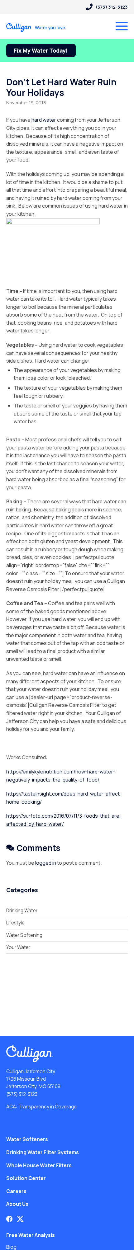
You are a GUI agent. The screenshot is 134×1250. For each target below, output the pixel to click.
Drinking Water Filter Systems (42, 1152)
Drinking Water (21, 910)
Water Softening (24, 935)
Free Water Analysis (30, 1235)
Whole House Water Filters (39, 1165)
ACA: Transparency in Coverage (41, 1106)
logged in (45, 862)
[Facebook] (9, 1219)
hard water (43, 119)
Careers (16, 1191)
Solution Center (26, 1178)
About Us (17, 1204)
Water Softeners (27, 1139)
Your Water (18, 947)
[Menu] (122, 26)
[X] (20, 1219)
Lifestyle (15, 922)
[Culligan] (36, 27)
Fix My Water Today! (41, 50)
